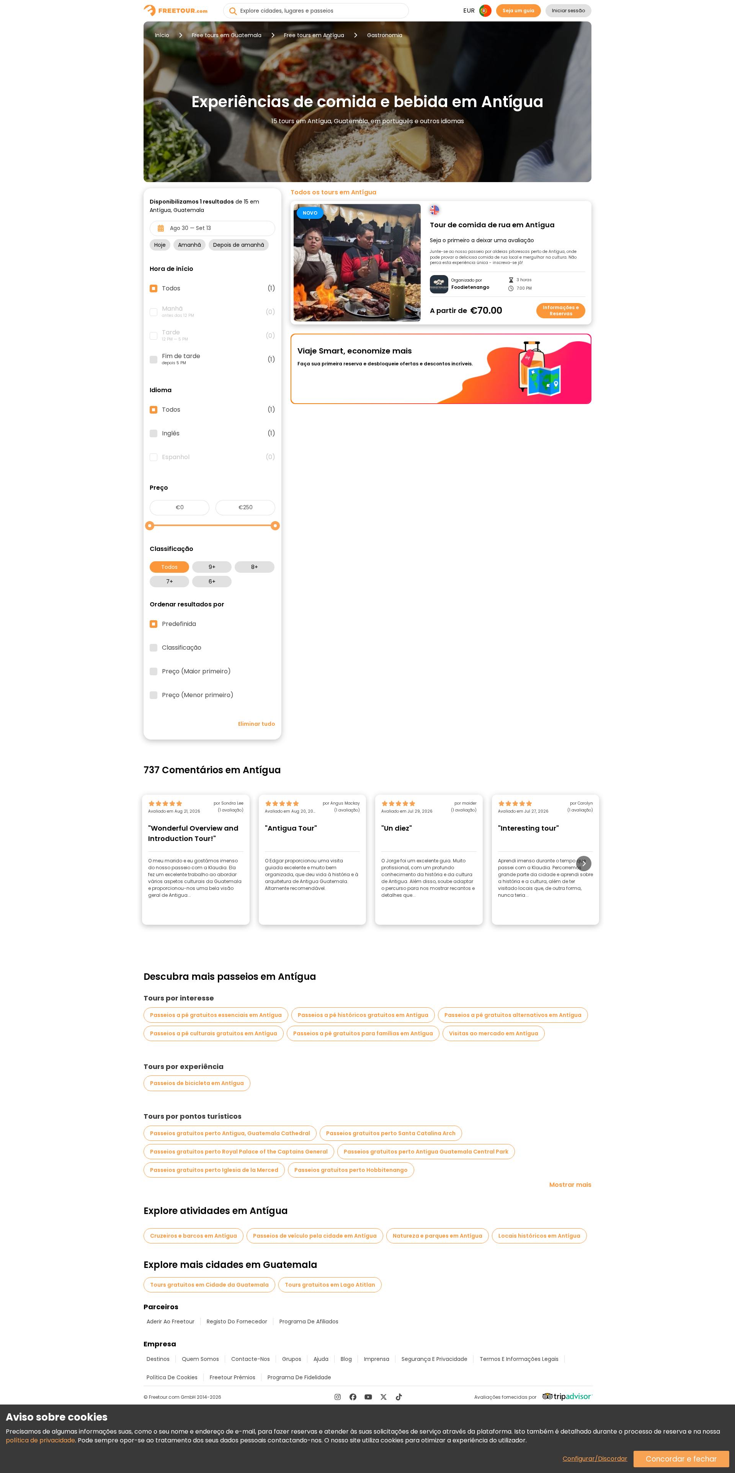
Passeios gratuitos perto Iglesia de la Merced (214, 1170)
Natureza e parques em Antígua (437, 1236)
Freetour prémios (232, 1377)
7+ (169, 581)
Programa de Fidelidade (299, 1377)
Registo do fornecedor (237, 1321)
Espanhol (218, 457)
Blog (346, 1359)
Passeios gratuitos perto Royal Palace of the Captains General (239, 1151)
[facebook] (353, 1396)
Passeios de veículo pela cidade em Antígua (315, 1236)
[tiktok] (398, 1396)
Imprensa (376, 1359)
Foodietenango (470, 287)
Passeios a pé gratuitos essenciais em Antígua (216, 1015)
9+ (212, 567)
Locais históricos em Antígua (539, 1236)
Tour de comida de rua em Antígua (492, 225)
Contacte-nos (250, 1359)
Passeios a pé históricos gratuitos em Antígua (363, 1015)
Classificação (181, 648)
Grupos (291, 1359)
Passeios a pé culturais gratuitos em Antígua (213, 1033)
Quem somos (200, 1359)
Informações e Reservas (561, 310)
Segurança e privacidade (434, 1359)
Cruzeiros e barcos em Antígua (193, 1236)
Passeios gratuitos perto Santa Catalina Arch (391, 1133)
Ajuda (321, 1359)
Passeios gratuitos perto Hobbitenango (351, 1170)
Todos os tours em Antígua (333, 192)
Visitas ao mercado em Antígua (493, 1033)
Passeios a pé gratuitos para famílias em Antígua (363, 1033)
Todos (169, 567)
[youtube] (368, 1396)
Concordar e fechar (681, 1459)
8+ (254, 567)
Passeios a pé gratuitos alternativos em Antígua (512, 1015)
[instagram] (337, 1396)
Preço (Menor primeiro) (198, 695)
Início (162, 35)
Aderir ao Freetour (170, 1321)
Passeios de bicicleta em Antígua (197, 1083)
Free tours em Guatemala (226, 35)
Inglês (218, 433)
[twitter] (383, 1396)
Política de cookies (172, 1377)
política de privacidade (40, 1440)
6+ (212, 581)
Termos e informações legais (519, 1359)
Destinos (158, 1359)
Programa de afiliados (308, 1321)
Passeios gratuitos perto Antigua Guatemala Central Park (426, 1151)
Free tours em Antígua (314, 35)
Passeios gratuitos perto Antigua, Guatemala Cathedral (230, 1133)
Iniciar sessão (568, 10)
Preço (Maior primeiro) (196, 671)
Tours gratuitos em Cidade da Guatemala (209, 1285)
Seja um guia (518, 10)
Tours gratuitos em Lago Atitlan (330, 1285)
